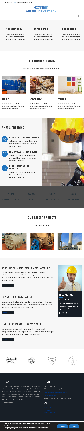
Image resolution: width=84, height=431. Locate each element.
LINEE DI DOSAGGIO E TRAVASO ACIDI (22, 324)
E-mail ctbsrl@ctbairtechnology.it (55, 392)
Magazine (62, 16)
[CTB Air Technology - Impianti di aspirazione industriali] (41, 8)
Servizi (26, 16)
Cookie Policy (48, 410)
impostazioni (18, 429)
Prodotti (36, 16)
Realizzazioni (49, 16)
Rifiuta (74, 426)
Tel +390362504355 (50, 395)
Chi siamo (16, 16)
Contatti (73, 16)
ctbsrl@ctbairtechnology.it (25, 2)
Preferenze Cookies (49, 412)
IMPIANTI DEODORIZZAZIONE (17, 297)
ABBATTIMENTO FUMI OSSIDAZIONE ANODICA (26, 268)
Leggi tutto (7, 285)
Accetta (62, 426)
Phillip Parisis (66, 294)
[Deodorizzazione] (67, 249)
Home (6, 16)
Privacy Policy (48, 407)
